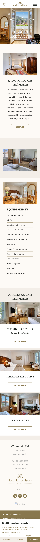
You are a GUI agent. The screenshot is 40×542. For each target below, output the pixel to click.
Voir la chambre (19, 341)
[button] (6, 160)
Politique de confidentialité (14, 518)
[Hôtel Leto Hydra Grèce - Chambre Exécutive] (20, 160)
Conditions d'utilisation (12, 514)
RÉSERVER (20, 127)
